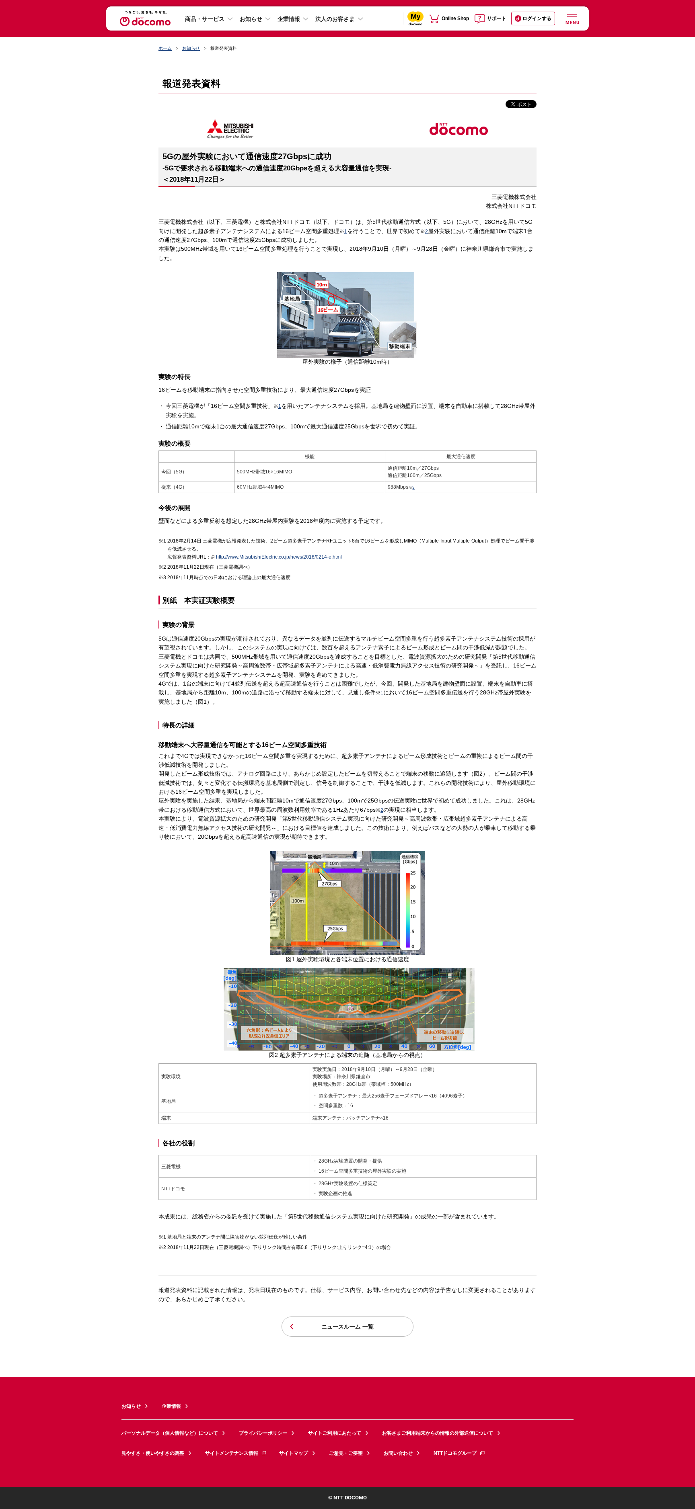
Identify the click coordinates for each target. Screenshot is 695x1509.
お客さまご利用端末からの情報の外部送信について (437, 1433)
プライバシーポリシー (263, 1433)
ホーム (165, 48)
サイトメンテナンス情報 (231, 1453)
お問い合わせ (398, 1453)
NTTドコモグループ (455, 1453)
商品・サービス (204, 19)
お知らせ (251, 19)
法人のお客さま (335, 19)
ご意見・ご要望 (346, 1453)
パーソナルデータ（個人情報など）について (169, 1433)
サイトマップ (293, 1453)
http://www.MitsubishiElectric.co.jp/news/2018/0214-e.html (279, 557)
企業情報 (289, 19)
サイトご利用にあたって (334, 1433)
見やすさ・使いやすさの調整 (152, 1453)
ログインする (536, 18)
